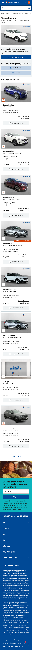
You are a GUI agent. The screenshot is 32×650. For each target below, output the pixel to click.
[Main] (13, 2)
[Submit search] (29, 8)
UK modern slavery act (9, 643)
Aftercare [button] (6, 546)
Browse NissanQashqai (16, 57)
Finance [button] (6, 528)
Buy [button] (4, 534)
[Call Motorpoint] (25, 2)
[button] (3, 2)
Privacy (5, 640)
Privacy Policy (9, 509)
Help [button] (4, 522)
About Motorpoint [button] (10, 557)
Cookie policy (19, 646)
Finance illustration (23, 116)
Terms (10, 640)
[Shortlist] (29, 2)
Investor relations (8, 646)
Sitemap (16, 640)
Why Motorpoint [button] (9, 552)
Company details (23, 643)
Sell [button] (4, 540)
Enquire (17, 73)
